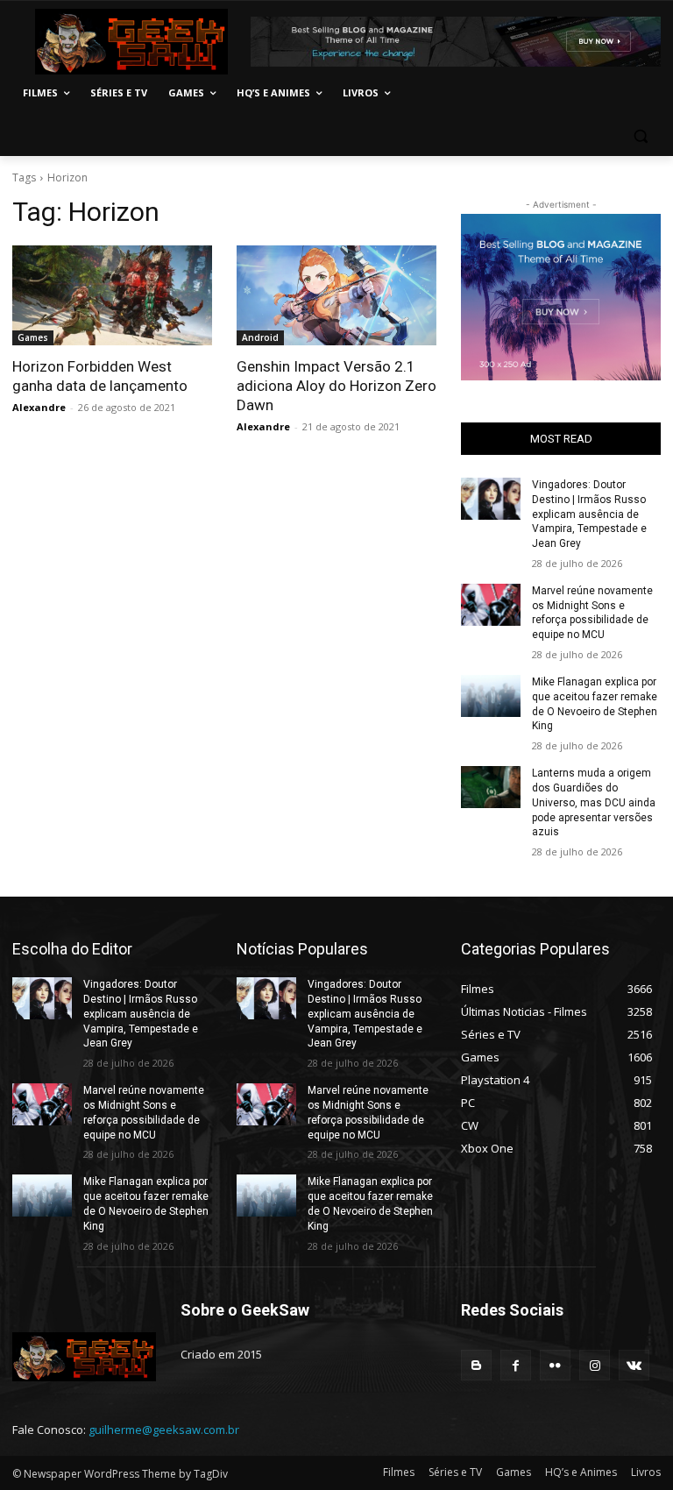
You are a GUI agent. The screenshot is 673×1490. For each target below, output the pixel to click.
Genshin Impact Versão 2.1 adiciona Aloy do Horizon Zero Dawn (336, 386)
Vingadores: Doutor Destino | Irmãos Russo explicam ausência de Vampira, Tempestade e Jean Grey (589, 514)
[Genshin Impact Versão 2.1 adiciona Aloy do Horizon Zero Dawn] (336, 295)
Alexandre (39, 407)
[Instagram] (594, 1365)
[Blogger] (476, 1365)
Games (33, 337)
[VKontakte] (634, 1365)
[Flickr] (555, 1365)
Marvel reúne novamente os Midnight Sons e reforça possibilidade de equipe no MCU (592, 613)
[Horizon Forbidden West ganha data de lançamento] (112, 295)
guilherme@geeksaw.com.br (164, 1429)
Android (260, 337)
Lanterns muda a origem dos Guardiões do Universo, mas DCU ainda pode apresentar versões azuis (593, 802)
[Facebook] (515, 1365)
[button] (640, 135)
